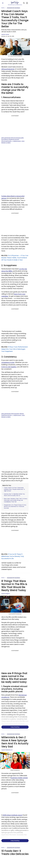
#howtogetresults (6, 141)
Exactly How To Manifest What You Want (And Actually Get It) (14, 494)
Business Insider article (19, 778)
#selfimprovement (14, 139)
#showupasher (15, 413)
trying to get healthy (8, 367)
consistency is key (8, 362)
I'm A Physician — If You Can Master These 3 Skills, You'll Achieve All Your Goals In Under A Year (14, 257)
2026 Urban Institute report (12, 815)
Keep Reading (15, 727)
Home (2, 8)
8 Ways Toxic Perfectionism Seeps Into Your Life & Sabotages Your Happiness (14, 349)
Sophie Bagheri (5, 593)
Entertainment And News (13, 8)
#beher (22, 413)
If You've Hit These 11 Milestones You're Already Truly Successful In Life (12, 556)
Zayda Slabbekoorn (7, 750)
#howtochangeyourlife (17, 138)
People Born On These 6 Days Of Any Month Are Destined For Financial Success (15, 506)
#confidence (5, 139)
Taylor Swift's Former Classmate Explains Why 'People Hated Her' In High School (14, 489)
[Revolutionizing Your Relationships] (15, 2)
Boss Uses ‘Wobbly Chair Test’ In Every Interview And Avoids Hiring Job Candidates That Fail (15, 500)
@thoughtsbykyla (7, 69)
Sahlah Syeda (5, 34)
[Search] (23, 3)
